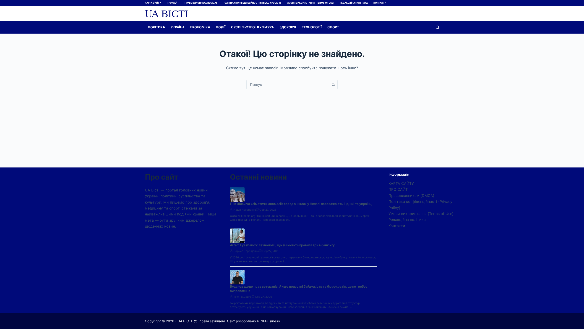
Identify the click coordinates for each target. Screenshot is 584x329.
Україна (178, 27)
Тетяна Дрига (242, 296)
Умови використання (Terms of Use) (310, 2)
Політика (156, 27)
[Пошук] (437, 27)
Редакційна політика (354, 2)
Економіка (200, 27)
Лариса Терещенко (246, 251)
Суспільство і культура (252, 27)
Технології (312, 27)
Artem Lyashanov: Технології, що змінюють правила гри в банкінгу (282, 245)
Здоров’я (287, 27)
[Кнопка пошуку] (333, 84)
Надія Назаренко (244, 209)
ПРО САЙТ (173, 2)
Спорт (333, 27)
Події (220, 27)
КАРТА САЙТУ (153, 2)
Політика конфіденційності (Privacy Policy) (252, 2)
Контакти (379, 2)
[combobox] (288, 84)
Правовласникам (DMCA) (201, 2)
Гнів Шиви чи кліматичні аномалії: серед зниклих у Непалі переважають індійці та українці (301, 204)
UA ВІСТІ (166, 13)
